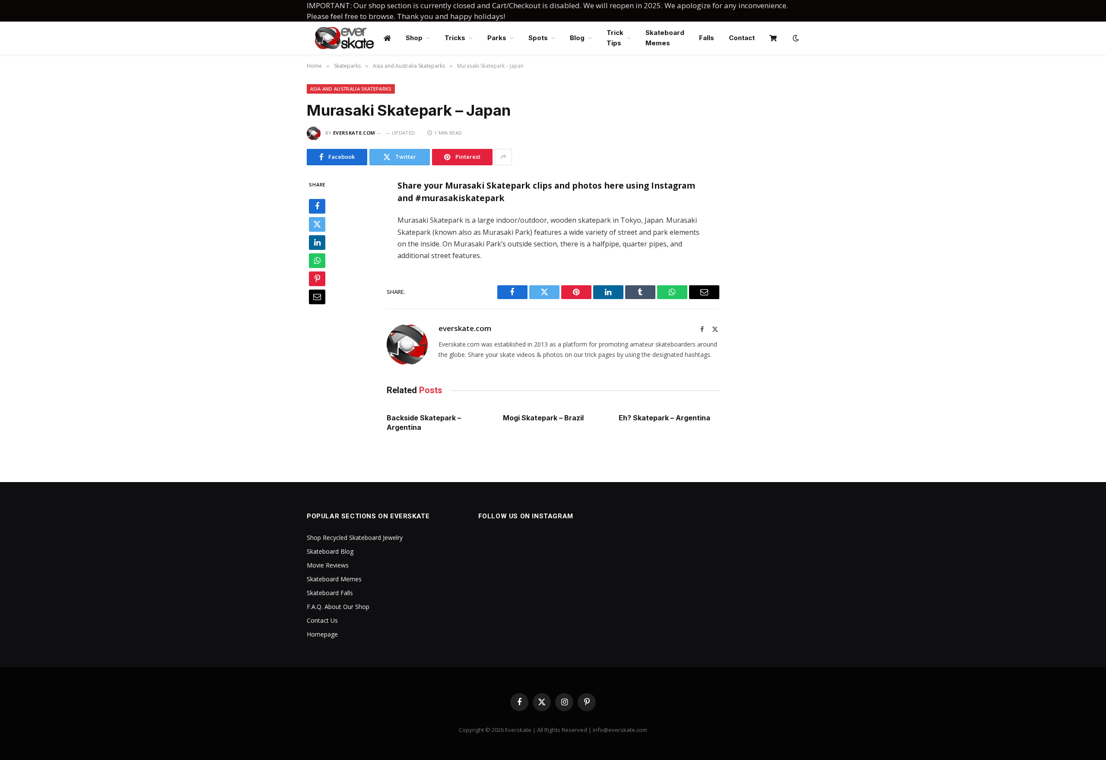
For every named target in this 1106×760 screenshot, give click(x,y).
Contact (742, 38)
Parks (496, 38)
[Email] (317, 297)
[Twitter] (317, 224)
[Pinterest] (317, 278)
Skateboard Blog (330, 551)
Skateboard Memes (664, 37)
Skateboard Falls (330, 593)
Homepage (322, 634)
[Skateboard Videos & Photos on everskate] (345, 38)
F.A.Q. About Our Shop (338, 606)
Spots (538, 38)
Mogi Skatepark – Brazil (543, 417)
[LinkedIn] (317, 242)
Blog (577, 38)
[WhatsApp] (317, 260)
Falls (706, 38)
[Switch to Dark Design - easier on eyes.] (795, 38)
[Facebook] (317, 206)
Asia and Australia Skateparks (350, 88)
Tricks (455, 38)
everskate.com (354, 132)
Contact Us (322, 620)
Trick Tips (615, 37)
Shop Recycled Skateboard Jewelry (355, 537)
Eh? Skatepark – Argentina (664, 417)
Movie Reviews (328, 565)
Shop (414, 38)
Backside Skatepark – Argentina (424, 422)
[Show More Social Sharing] (503, 157)
